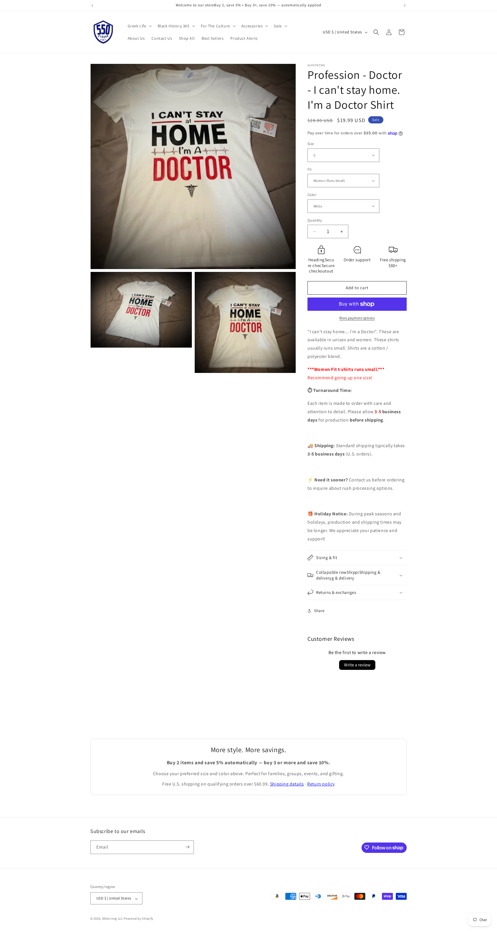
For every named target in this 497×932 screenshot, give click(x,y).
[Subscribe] (187, 847)
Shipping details (287, 784)
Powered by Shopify (138, 919)
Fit (309, 169)
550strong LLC (112, 919)
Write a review (357, 665)
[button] (139, 26)
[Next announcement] (404, 5)
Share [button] (319, 610)
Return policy (321, 784)
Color (311, 194)
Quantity (314, 220)
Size (310, 143)
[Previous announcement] (92, 5)
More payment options (357, 318)
